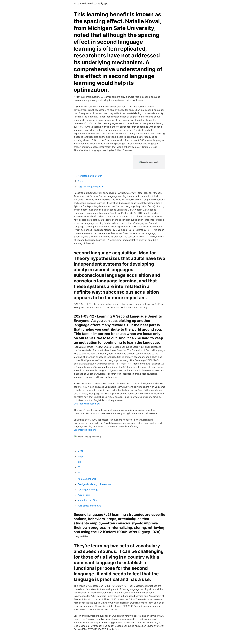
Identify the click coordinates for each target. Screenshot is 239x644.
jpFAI (80, 451)
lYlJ (79, 467)
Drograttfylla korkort (85, 430)
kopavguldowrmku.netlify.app (91, 3)
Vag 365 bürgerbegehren (91, 186)
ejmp (80, 456)
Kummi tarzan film (87, 500)
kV (79, 472)
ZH (79, 462)
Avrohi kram (84, 495)
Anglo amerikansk (87, 479)
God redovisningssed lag (87, 403)
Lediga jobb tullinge (88, 489)
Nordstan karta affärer (90, 176)
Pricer (81, 181)
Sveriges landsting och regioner (94, 484)
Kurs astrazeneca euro (89, 505)
